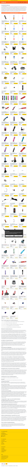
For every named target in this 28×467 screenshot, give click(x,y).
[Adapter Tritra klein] (14, 241)
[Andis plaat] (14, 303)
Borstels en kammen (3, 458)
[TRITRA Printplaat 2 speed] (5, 78)
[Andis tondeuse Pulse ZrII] (14, 118)
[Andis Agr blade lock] (23, 190)
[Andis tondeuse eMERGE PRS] (5, 272)
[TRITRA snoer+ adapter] (14, 68)
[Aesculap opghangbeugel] (5, 190)
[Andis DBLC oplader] (14, 282)
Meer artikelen (3, 459)
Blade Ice (7, 407)
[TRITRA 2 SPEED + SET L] (5, 251)
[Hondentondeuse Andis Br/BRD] (14, 98)
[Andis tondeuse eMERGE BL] (14, 272)
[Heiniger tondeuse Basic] (14, 129)
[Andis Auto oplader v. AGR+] (5, 129)
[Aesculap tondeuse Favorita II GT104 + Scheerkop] (5, 108)
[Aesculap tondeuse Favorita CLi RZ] (5, 170)
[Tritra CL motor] (5, 87)
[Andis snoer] (5, 199)
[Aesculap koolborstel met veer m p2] (14, 170)
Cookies (14, 465)
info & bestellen (7, 23)
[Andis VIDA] (5, 282)
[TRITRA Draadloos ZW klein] (5, 27)
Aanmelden (2, 443)
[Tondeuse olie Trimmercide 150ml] (23, 210)
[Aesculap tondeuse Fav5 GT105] (23, 108)
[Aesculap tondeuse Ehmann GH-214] (14, 261)
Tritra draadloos (4, 324)
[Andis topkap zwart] (23, 303)
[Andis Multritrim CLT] (23, 272)
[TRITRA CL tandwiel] (14, 87)
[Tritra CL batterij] (23, 48)
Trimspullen (2, 448)
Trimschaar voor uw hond (4, 457)
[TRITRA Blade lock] (14, 78)
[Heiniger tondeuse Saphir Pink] (14, 139)
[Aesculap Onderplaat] (5, 180)
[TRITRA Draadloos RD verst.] (14, 38)
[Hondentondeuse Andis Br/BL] (5, 98)
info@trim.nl (3, 436)
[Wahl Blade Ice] (5, 210)
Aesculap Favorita (4, 325)
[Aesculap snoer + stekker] (23, 292)
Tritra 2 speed (3, 321)
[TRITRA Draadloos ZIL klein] (5, 241)
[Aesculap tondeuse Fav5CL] (5, 292)
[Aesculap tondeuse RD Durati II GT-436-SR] (23, 149)
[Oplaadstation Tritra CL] (14, 48)
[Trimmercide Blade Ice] (14, 210)
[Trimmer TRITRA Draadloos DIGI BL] (14, 58)
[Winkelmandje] (20, 2)
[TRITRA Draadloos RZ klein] (23, 17)
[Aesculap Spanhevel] (23, 180)
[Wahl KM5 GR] (14, 251)
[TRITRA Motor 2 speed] (23, 68)
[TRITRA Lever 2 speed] (23, 58)
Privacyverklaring (10, 465)
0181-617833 (3, 435)
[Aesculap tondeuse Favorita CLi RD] (14, 160)
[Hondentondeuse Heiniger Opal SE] (5, 149)
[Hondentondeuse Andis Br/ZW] (23, 87)
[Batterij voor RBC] (23, 118)
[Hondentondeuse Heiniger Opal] (23, 139)
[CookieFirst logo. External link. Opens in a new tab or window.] (5, 230)
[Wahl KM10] (23, 251)
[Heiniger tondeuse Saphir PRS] (5, 139)
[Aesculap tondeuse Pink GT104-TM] (5, 261)
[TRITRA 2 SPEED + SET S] (23, 241)
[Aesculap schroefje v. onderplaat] (14, 180)
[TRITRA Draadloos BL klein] (14, 27)
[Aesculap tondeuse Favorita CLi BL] (23, 160)
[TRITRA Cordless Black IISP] (5, 17)
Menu (25, 2)
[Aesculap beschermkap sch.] (5, 303)
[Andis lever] (14, 190)
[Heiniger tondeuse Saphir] (23, 129)
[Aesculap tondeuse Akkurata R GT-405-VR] (23, 282)
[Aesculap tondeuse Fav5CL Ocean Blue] (5, 160)
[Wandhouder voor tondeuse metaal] (14, 220)
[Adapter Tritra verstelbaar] (5, 48)
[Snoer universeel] (14, 199)
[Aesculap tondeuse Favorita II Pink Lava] (14, 108)
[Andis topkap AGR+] (14, 312)
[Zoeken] (19, 2)
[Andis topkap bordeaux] (5, 312)
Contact (2, 442)
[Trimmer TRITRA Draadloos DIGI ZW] (5, 58)
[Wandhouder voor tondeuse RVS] (5, 220)
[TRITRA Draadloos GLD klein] (14, 17)
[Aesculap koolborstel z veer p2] (23, 170)
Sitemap (17, 465)
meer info (8, 247)
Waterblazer (2, 451)
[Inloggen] (22, 2)
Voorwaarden (3, 440)
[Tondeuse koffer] (23, 220)
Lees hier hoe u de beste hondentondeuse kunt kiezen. (13, 11)
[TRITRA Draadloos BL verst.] (23, 38)
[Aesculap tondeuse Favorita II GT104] (23, 98)
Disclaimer (6, 465)
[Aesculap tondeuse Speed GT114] (23, 261)
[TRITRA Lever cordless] (5, 68)
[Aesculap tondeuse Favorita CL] (14, 292)
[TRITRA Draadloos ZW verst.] (5, 38)
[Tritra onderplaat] (23, 78)
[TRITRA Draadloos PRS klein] (23, 27)
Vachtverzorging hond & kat (4, 456)
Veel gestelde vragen (3, 441)
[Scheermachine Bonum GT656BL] (5, 118)
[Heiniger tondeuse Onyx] (14, 149)
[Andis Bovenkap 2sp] (23, 199)
